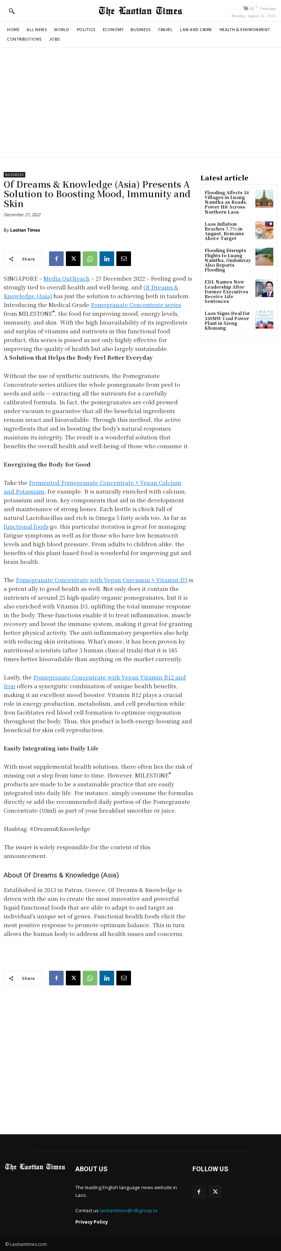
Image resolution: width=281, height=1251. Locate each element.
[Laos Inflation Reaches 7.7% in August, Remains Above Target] (264, 230)
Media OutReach (67, 278)
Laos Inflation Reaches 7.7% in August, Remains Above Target (224, 231)
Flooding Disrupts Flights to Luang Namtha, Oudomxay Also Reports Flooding (228, 260)
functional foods (26, 526)
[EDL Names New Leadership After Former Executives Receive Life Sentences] (264, 288)
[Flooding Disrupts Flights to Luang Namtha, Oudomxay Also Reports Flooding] (264, 257)
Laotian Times (25, 230)
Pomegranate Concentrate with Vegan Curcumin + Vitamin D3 (101, 580)
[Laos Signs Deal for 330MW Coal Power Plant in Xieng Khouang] (264, 320)
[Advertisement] (140, 102)
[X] (73, 258)
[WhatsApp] (90, 258)
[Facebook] (56, 258)
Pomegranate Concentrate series (136, 304)
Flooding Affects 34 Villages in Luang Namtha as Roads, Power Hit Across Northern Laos (227, 202)
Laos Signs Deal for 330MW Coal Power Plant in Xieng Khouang (227, 320)
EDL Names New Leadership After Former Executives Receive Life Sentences (226, 291)
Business (14, 174)
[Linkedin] (107, 258)
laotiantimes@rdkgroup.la (128, 1210)
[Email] (123, 258)
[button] (11, 11)
